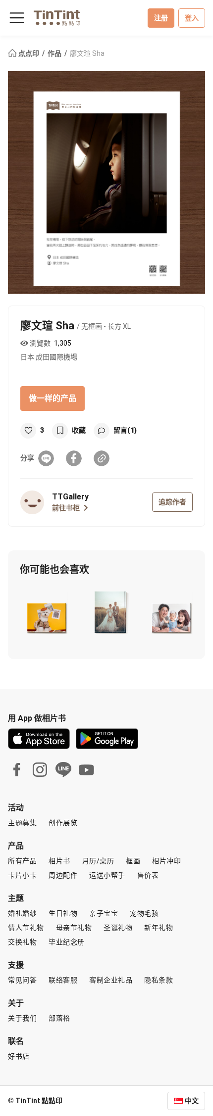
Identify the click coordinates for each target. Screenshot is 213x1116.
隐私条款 (158, 980)
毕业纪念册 (67, 942)
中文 (192, 1101)
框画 (133, 861)
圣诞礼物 (118, 928)
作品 (55, 53)
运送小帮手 (107, 875)
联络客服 (63, 980)
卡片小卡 (22, 875)
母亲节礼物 (74, 928)
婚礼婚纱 (22, 913)
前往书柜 (66, 508)
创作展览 (63, 823)
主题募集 (22, 823)
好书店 (19, 1056)
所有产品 (22, 861)
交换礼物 (22, 942)
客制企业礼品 (110, 980)
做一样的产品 (52, 398)
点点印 (29, 53)
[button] (47, 612)
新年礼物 (158, 928)
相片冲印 (166, 861)
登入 (192, 18)
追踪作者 (172, 502)
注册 (161, 18)
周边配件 (63, 875)
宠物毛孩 (144, 913)
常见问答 (22, 980)
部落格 (59, 1018)
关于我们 (22, 1018)
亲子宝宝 (103, 913)
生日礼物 (63, 913)
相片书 (59, 861)
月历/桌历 (98, 861)
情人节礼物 (26, 928)
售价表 (148, 875)
